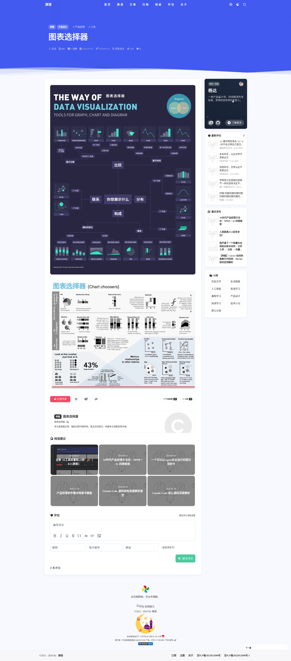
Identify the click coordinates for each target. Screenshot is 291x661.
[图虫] (211, 123)
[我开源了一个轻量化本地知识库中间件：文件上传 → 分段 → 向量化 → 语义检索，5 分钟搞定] (213, 246)
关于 (190, 638)
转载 (52, 27)
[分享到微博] (86, 399)
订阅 (173, 638)
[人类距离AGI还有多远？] (213, 234)
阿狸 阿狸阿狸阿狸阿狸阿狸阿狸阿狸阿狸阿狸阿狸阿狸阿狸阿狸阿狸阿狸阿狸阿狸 (231, 195)
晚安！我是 (214, 84)
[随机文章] (230, 4)
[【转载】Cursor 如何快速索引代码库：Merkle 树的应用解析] (213, 259)
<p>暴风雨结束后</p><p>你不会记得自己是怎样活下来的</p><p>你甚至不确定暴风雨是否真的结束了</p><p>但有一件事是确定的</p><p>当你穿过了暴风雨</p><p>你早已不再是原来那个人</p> (231, 143)
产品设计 (63, 27)
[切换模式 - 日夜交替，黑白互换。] (237, 4)
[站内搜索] (244, 4)
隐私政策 (191, 515)
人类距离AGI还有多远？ (229, 233)
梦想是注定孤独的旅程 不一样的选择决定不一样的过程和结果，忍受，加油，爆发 (230, 182)
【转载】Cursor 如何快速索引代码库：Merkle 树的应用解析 (231, 259)
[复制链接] (96, 399)
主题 (182, 638)
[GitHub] (218, 123)
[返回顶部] (145, 589)
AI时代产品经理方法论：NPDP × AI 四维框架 (230, 221)
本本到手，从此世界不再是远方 (230, 156)
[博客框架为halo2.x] (145, 626)
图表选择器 (59, 422)
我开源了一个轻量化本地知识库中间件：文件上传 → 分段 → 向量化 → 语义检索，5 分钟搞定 (230, 246)
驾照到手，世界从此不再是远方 (230, 169)
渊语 (60, 638)
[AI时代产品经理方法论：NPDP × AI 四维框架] (213, 221)
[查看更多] (244, 135)
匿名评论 (183, 515)
